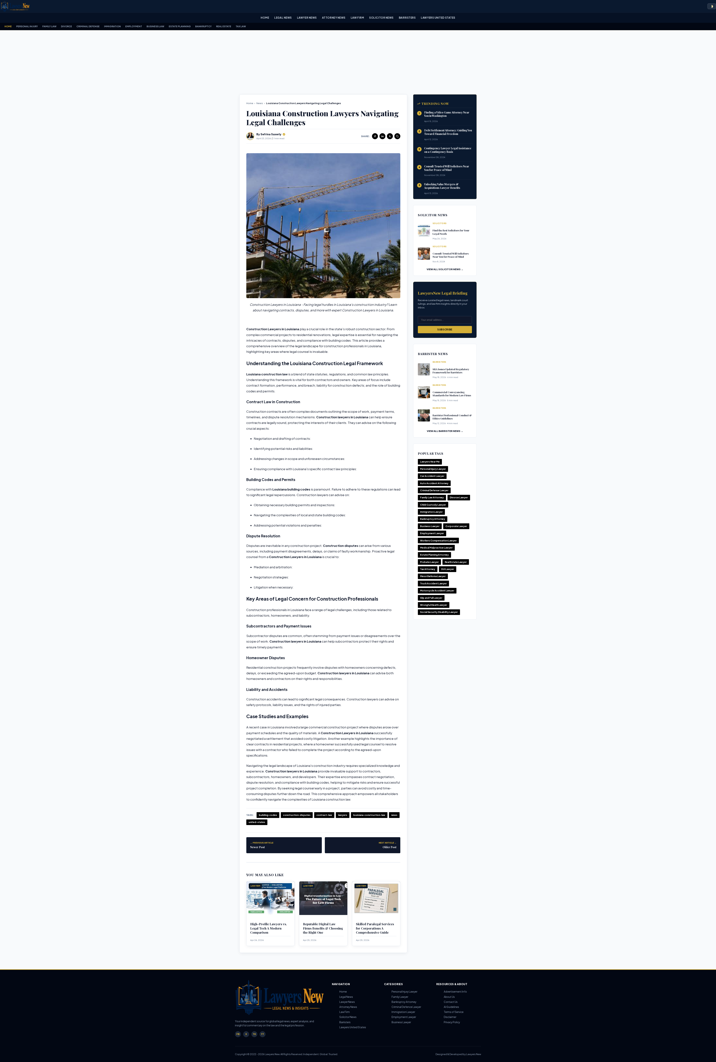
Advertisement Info (455, 991)
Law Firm (357, 17)
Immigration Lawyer (431, 511)
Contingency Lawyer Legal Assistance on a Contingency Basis (447, 150)
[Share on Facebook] (375, 136)
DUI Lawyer (447, 569)
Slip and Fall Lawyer (431, 597)
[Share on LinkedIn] (382, 136)
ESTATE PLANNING (180, 26)
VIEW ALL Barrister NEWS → (445, 431)
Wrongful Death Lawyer (433, 605)
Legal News (283, 17)
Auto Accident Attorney (434, 483)
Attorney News (334, 17)
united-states (257, 822)
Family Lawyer (400, 996)
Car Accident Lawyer (432, 476)
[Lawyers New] (15, 6)
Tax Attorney (427, 569)
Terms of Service (454, 1011)
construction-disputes (296, 815)
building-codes (268, 815)
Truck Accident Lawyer (433, 583)
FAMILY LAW (49, 26)
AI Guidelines (451, 1006)
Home (265, 17)
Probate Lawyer (429, 562)
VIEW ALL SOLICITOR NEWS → (445, 269)
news (394, 815)
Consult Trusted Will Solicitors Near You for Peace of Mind (446, 168)
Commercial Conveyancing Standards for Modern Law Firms (452, 394)
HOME (8, 26)
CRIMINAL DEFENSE (88, 26)
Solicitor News (381, 17)
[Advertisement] (358, 62)
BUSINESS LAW (155, 26)
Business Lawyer (429, 526)
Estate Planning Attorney (434, 554)
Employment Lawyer (432, 533)
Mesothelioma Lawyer (433, 576)
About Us (449, 996)
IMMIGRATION (112, 26)
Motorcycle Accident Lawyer (437, 590)
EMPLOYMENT (133, 26)
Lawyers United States (438, 17)
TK (254, 1034)
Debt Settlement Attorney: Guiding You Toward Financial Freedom (448, 132)
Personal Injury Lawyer (433, 469)
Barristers (407, 17)
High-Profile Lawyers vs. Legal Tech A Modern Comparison (268, 928)
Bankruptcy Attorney (432, 519)
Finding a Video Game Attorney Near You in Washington (446, 114)
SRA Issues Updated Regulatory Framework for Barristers (451, 371)
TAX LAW (241, 26)
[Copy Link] (397, 136)
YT (262, 1034)
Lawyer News (307, 17)
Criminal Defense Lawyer (434, 490)
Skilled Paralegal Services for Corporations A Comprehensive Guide (375, 928)
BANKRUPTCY (203, 26)
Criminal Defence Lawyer (406, 1006)
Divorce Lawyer (459, 497)
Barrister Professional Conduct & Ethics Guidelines (452, 417)
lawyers (342, 815)
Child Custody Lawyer (433, 504)
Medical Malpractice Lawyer (436, 547)
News (259, 103)
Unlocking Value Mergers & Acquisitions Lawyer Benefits (442, 186)
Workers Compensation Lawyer (438, 540)
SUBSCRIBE (445, 329)
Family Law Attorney (432, 497)
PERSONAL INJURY (27, 26)
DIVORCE (66, 26)
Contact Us (451, 1001)
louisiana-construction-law (369, 815)
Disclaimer (450, 1017)
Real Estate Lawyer (456, 562)
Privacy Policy (452, 1022)
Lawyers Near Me (430, 461)
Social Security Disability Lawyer (439, 612)
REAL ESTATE (223, 26)
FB (238, 1034)
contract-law (324, 815)
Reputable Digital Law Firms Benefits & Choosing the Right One (323, 928)
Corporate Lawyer (456, 526)
